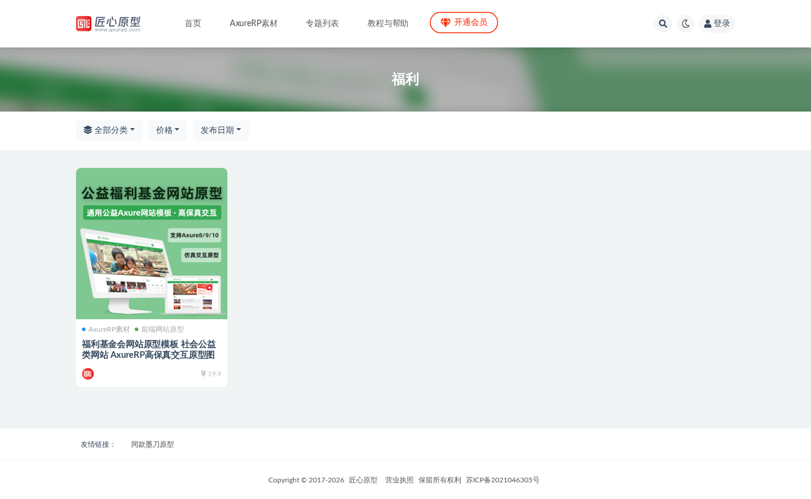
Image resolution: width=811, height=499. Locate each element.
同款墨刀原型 (152, 444)
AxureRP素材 (254, 24)
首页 (193, 24)
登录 (722, 24)
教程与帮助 (388, 24)
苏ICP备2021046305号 (503, 480)
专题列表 (322, 24)
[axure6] (89, 374)
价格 (164, 130)
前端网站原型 (162, 329)
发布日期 (217, 130)
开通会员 (470, 22)
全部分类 (110, 130)
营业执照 (399, 480)
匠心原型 (363, 480)
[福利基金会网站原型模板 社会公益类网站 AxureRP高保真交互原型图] (151, 243)
